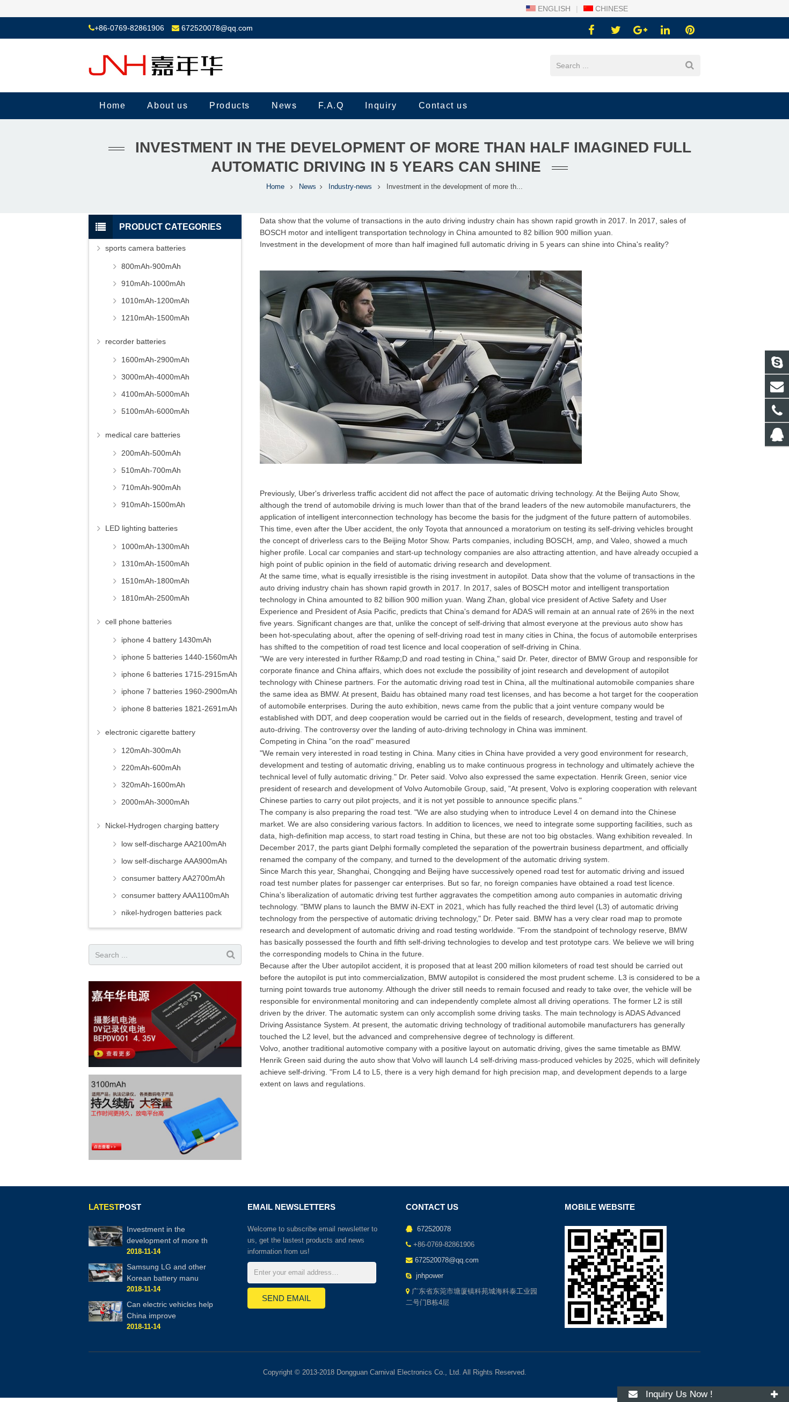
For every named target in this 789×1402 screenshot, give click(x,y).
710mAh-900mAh (151, 487)
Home (275, 187)
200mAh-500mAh (151, 453)
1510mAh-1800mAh (155, 580)
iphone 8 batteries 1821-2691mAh (179, 708)
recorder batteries (135, 341)
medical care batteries (142, 434)
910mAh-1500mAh (153, 504)
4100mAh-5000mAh (155, 394)
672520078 (433, 1229)
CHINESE (610, 8)
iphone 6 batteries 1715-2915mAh (179, 674)
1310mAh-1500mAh (155, 563)
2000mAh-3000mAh (155, 802)
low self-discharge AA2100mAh (174, 843)
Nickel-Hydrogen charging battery (162, 825)
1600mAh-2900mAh (155, 359)
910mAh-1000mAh (153, 283)
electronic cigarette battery (150, 732)
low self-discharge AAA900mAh (174, 861)
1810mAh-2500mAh (155, 598)
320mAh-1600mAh (153, 784)
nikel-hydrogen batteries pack (171, 912)
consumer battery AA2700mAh (173, 878)
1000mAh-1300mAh (155, 546)
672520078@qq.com (217, 28)
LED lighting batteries (141, 528)
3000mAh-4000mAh (155, 377)
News (307, 187)
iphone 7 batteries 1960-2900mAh (179, 691)
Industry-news (350, 187)
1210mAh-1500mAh (155, 317)
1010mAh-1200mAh (155, 300)
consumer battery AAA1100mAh (175, 895)
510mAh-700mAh (151, 470)
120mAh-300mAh (151, 750)
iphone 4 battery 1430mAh (166, 640)
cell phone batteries (138, 621)
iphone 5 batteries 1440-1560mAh (179, 657)
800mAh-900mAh (151, 266)
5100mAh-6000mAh (155, 411)
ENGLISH (553, 8)
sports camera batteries (145, 248)
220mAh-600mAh (151, 767)
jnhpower (428, 1276)
